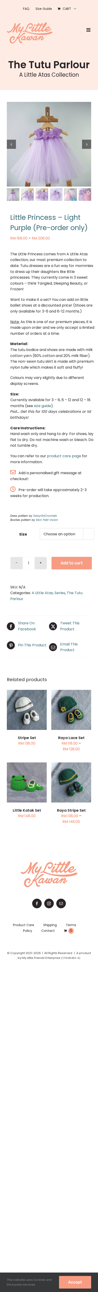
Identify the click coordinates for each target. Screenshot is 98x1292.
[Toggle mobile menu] (88, 29)
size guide (42, 405)
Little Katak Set (27, 810)
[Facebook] (37, 903)
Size (23, 534)
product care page (64, 456)
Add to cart (72, 563)
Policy (27, 930)
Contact (48, 930)
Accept (75, 1282)
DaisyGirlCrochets (45, 516)
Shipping (50, 925)
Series (59, 593)
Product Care (23, 925)
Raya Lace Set (71, 737)
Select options (27, 707)
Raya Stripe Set (71, 810)
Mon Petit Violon (47, 520)
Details (30, 713)
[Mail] (61, 903)
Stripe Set (27, 737)
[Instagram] (49, 903)
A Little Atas (42, 593)
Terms (71, 925)
